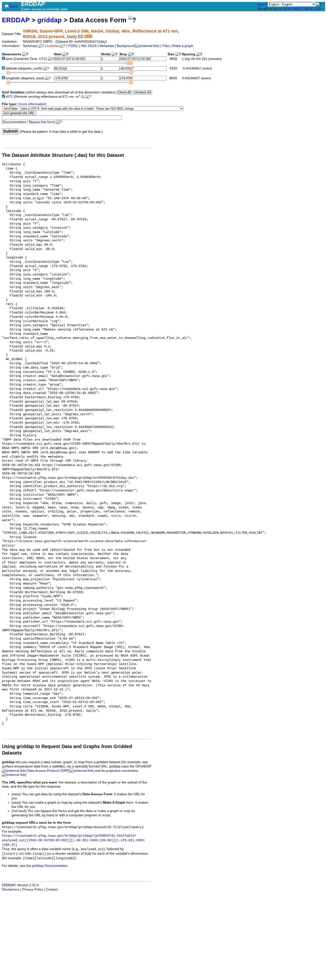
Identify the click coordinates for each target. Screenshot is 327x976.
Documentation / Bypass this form (28, 122)
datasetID (102, 827)
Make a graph (182, 46)
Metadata (107, 46)
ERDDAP (16, 20)
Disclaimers (10, 889)
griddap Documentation (50, 866)
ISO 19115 (89, 46)
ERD (318, 9)
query (137, 827)
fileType (120, 827)
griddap (49, 20)
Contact (52, 889)
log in (261, 4)
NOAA (287, 9)
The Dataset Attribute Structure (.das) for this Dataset (63, 155)
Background (126, 46)
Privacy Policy (32, 889)
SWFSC (308, 9)
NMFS (297, 9)
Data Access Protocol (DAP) (48, 770)
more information (32, 104)
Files (165, 46)
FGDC (73, 46)
